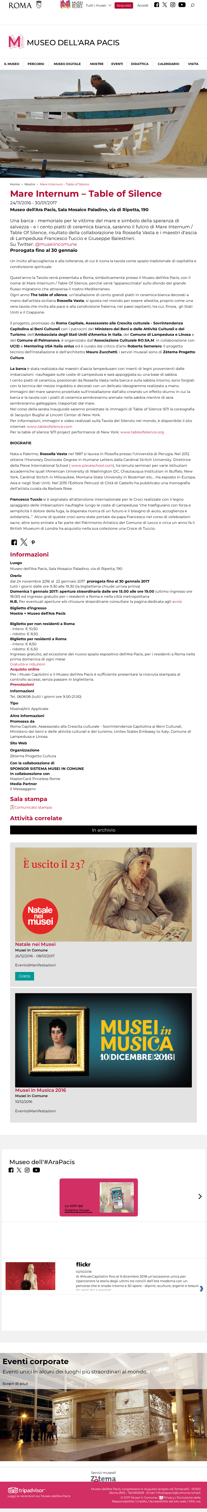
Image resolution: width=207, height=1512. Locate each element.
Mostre (97, 64)
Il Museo (11, 64)
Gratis (24, 976)
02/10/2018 (137, 1281)
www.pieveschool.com (92, 465)
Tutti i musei (96, 5)
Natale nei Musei (35, 944)
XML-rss (195, 1501)
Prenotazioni (22, 684)
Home (15, 184)
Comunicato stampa (33, 807)
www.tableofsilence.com (49, 426)
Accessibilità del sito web (167, 1501)
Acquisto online (24, 669)
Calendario (168, 64)
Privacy (169, 1497)
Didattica (139, 64)
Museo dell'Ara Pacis (73, 42)
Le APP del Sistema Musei (77, 1208)
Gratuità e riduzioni (27, 664)
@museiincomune (56, 244)
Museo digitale (67, 64)
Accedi (142, 5)
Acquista (124, 5)
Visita (193, 64)
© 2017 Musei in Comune (139, 1497)
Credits (141, 1501)
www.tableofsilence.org (142, 432)
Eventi (117, 64)
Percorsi (36, 64)
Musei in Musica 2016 (40, 1090)
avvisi (177, 601)
